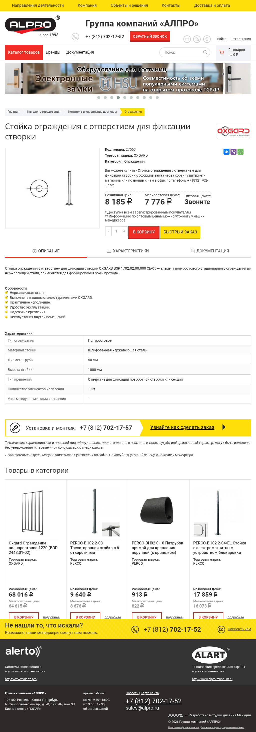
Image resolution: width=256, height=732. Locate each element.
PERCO (76, 563)
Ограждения (133, 111)
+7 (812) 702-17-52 (154, 701)
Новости (132, 693)
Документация (212, 251)
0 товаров (236, 50)
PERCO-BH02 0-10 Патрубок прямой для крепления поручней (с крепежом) (157, 548)
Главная (14, 111)
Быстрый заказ (180, 232)
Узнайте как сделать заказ (182, 427)
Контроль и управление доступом (92, 111)
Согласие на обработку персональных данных (222, 727)
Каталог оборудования (43, 111)
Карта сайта (150, 693)
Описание (49, 251)
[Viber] (233, 152)
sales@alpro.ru (142, 708)
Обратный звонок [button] (150, 36)
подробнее (51, 617)
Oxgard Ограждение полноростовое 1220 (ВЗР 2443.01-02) (33, 548)
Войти (221, 39)
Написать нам (239, 629)
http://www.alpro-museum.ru (212, 679)
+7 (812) (105, 36)
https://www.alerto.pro (20, 679)
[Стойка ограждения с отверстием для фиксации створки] (52, 188)
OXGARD (141, 155)
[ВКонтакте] (227, 152)
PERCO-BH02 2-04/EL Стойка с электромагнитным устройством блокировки (219, 548)
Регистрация (241, 39)
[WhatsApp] (241, 152)
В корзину (144, 232)
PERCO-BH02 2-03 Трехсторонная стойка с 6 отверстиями (94, 548)
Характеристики (131, 251)
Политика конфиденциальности (184, 727)
